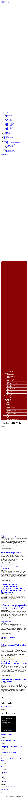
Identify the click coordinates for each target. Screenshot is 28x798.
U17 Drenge (9, 131)
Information (6, 141)
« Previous (5, 772)
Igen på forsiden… (7, 734)
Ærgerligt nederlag (8, 767)
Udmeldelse (9, 147)
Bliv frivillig (6, 134)
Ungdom (5, 118)
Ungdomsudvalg (6, 622)
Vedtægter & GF (10, 145)
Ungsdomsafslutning (8, 637)
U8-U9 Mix (9, 122)
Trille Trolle (9, 119)
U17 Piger (8, 132)
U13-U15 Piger (9, 127)
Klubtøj (5, 138)
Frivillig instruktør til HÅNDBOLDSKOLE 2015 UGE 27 (14, 663)
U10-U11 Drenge (10, 123)
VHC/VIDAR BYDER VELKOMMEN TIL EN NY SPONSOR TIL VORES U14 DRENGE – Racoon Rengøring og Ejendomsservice (13, 588)
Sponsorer (5, 136)
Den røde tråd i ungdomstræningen (14, 142)
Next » (5, 700)
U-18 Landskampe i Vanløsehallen (13, 645)
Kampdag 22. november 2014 (11, 747)
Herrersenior (9, 116)
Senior (4, 114)
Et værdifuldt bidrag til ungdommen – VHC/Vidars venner (14, 568)
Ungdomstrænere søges (9, 536)
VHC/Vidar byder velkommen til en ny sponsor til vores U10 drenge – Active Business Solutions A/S (14, 607)
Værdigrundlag (9, 146)
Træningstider (6, 133)
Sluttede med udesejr (8, 753)
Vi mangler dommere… (9, 740)
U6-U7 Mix (9, 120)
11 (4, 780)
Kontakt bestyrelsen (10, 151)
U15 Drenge (9, 128)
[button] (7, 548)
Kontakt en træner (10, 150)
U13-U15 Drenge (10, 125)
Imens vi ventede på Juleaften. (12, 553)
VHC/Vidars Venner (8, 137)
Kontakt (5, 149)
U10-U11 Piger (9, 124)
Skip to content (4, 1)
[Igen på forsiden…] (8, 731)
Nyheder (5, 140)
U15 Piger (8, 129)
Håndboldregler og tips (11, 144)
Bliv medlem (6, 113)
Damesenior (9, 115)
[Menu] (1, 110)
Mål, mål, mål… (7, 706)
